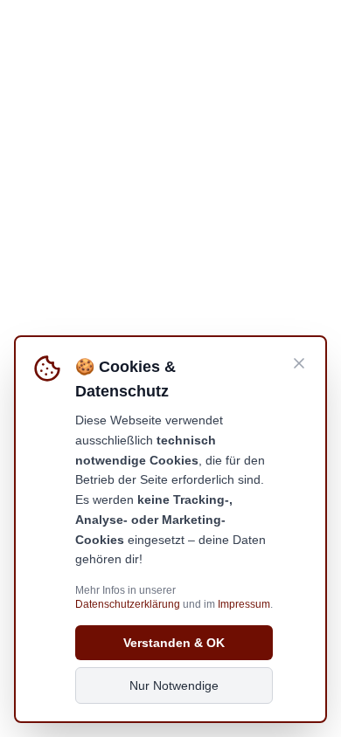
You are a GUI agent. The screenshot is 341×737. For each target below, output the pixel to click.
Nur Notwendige (174, 685)
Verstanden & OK (174, 643)
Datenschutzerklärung (127, 604)
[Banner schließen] (299, 363)
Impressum (244, 604)
